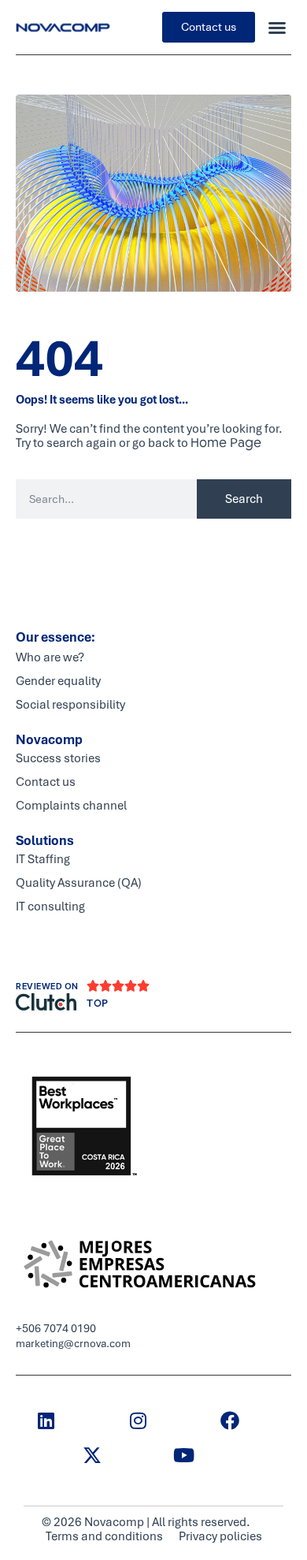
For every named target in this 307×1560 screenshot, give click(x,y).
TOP (98, 1003)
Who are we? (50, 657)
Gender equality (58, 681)
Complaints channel (71, 806)
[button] (277, 27)
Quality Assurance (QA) (79, 883)
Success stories (58, 758)
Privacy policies (220, 1536)
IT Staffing (43, 859)
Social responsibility (70, 705)
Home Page (225, 442)
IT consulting (50, 906)
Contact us (46, 782)
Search (244, 499)
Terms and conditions (104, 1536)
